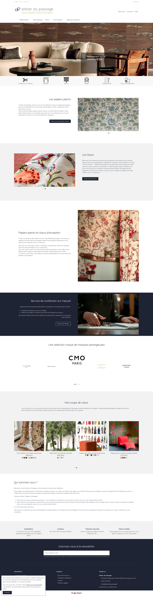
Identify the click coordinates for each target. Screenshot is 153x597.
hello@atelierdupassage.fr (109, 584)
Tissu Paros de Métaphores (61, 453)
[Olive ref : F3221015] (27, 457)
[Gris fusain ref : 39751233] (125, 461)
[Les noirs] (26, 455)
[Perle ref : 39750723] (122, 461)
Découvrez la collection (103, 69)
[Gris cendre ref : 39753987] (123, 461)
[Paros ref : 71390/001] (61, 457)
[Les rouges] (18, 455)
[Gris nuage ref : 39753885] (127, 461)
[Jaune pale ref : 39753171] (121, 459)
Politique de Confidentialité (34, 585)
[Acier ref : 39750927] (129, 461)
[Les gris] (24, 455)
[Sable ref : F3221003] (41, 455)
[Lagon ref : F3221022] (23, 457)
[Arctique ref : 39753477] (118, 461)
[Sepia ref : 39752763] (113, 459)
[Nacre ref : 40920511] (92, 457)
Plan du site (26, 1)
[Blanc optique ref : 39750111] (128, 457)
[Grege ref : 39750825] (117, 459)
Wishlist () (136, 1)
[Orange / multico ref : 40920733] (97, 457)
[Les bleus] (20, 455)
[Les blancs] (28, 455)
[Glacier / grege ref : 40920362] (90, 457)
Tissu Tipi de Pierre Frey (29, 453)
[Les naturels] (30, 455)
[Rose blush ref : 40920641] (96, 457)
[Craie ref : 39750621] (134, 457)
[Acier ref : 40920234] (103, 457)
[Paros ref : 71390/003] (65, 457)
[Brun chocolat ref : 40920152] (101, 457)
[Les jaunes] (52, 457)
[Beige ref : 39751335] (132, 457)
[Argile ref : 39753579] (128, 459)
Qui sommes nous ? (64, 575)
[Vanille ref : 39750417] (130, 457)
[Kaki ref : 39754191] (126, 459)
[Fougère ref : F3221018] (31, 455)
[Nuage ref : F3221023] (35, 455)
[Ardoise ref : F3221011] (25, 457)
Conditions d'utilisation (64, 578)
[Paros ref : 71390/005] (69, 457)
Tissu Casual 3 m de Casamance (123, 453)
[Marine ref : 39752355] (130, 459)
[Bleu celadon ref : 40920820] (94, 457)
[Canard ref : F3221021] (32, 457)
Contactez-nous (18, 1)
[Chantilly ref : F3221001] (33, 455)
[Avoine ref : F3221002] (34, 457)
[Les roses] (81, 457)
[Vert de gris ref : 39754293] (124, 459)
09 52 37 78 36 (105, 581)
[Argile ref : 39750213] (115, 459)
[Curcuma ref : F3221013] (29, 457)
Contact (60, 580)
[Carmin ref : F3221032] (37, 455)
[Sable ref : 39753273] (111, 459)
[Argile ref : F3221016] (39, 455)
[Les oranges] (17, 455)
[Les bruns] (84, 457)
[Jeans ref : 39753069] (134, 459)
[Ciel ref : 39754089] (136, 459)
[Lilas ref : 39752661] (120, 461)
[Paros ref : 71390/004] (67, 457)
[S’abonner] (108, 553)
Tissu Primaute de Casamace (92, 453)
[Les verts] (22, 455)
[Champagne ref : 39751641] (136, 457)
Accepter (7, 592)
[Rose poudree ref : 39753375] (119, 459)
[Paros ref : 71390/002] (63, 457)
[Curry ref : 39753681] (123, 459)
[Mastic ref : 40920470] (99, 457)
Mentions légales (63, 583)
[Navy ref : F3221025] (31, 457)
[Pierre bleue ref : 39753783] (132, 459)
